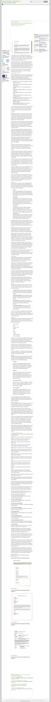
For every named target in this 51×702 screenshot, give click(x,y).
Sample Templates (20, 25)
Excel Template (29, 700)
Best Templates (18, 700)
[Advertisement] (25, 12)
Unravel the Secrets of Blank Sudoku (21, 684)
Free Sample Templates (35, 700)
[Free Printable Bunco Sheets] (13, 688)
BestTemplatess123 (11, 1)
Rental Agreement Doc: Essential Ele (21, 680)
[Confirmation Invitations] (13, 677)
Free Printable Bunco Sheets (20, 687)
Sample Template (23, 700)
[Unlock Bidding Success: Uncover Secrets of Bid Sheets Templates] (36, 40)
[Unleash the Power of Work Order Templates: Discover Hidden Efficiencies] (36, 36)
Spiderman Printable (42, 49)
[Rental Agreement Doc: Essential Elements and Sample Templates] (13, 681)
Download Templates (42, 700)
